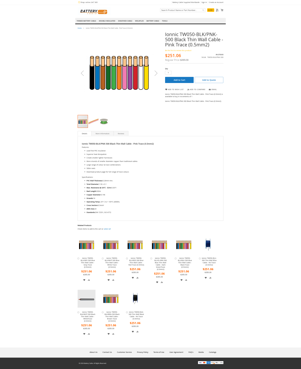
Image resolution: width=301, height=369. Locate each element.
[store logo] (94, 11)
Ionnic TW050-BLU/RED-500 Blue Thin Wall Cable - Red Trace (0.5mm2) (136, 261)
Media (201, 352)
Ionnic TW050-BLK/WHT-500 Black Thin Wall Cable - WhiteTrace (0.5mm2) (87, 316)
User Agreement (176, 352)
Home (80, 28)
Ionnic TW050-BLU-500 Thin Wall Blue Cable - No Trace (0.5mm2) (209, 261)
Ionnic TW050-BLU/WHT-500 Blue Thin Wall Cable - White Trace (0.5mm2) (112, 262)
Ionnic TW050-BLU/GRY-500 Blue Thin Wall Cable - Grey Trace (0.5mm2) (88, 262)
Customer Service (124, 352)
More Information (102, 133)
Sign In (204, 2)
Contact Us (107, 352)
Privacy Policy (142, 352)
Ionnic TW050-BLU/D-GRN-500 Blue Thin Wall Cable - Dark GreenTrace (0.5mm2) (160, 263)
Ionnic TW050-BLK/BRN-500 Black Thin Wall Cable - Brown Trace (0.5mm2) (112, 316)
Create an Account (216, 2)
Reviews (121, 133)
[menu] (150, 21)
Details (84, 133)
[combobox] (182, 10)
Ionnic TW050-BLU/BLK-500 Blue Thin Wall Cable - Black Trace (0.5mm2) (185, 262)
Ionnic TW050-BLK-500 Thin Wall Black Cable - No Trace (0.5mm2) (136, 315)
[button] (210, 10)
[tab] (84, 133)
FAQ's (190, 352)
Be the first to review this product (178, 50)
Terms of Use (158, 352)
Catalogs (212, 352)
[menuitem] (86, 21)
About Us (93, 352)
